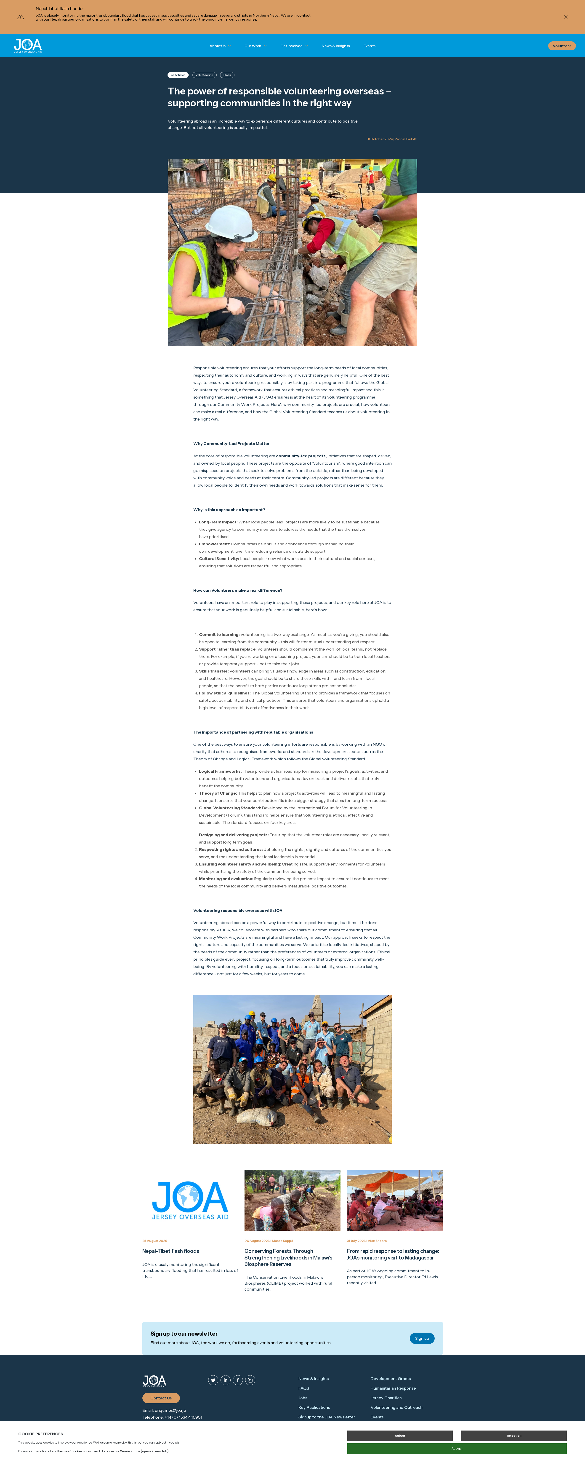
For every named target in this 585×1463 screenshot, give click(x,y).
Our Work (253, 45)
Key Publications (314, 1407)
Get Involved (291, 45)
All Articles (178, 75)
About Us (218, 45)
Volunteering (204, 75)
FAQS (303, 1388)
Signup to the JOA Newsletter (326, 1417)
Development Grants (391, 1378)
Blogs (227, 75)
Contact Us (161, 1398)
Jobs (302, 1397)
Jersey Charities (386, 1397)
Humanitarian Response (393, 1388)
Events (369, 45)
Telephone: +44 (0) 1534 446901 (172, 1417)
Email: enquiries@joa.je (164, 1410)
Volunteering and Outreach (397, 1407)
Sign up (422, 1338)
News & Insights (336, 45)
